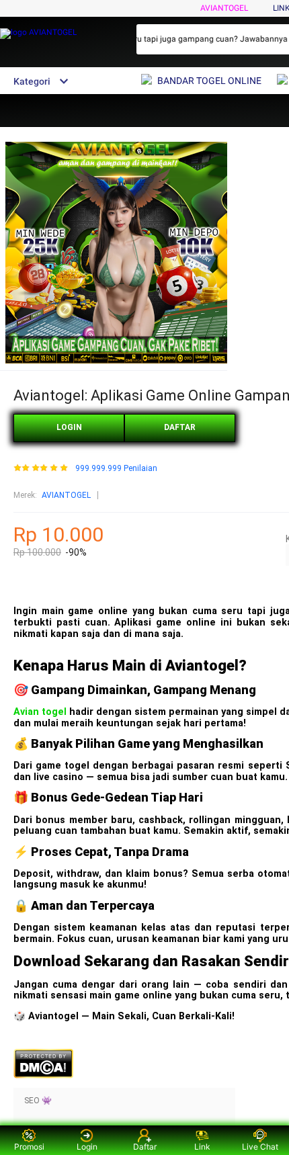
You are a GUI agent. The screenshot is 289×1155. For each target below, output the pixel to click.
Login (87, 1147)
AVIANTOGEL (224, 8)
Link (202, 1147)
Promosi (29, 1147)
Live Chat (260, 1147)
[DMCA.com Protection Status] (43, 1075)
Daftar (145, 1147)
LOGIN (69, 427)
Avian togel (40, 712)
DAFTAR (180, 427)
